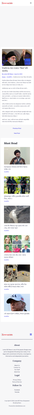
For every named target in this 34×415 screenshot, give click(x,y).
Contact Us (17, 367)
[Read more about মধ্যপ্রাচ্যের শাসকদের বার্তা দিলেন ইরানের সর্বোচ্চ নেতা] (17, 155)
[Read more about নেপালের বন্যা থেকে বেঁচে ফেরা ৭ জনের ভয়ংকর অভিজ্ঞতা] (17, 243)
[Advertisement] (17, 24)
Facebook (17, 390)
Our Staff (17, 369)
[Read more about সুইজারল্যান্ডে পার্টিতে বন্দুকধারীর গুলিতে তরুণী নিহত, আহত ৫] (17, 185)
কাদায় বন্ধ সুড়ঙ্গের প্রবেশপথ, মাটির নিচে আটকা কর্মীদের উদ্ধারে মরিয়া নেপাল (15, 285)
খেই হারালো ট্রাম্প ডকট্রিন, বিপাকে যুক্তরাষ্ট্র (16, 313)
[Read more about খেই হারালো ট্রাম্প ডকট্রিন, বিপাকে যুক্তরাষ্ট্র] (17, 302)
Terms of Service (17, 382)
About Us (17, 365)
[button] (31, 334)
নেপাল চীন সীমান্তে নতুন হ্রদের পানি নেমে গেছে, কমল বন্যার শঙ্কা (15, 227)
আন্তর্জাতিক (6, 172)
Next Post (17, 133)
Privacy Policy (17, 380)
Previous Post (17, 128)
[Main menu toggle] (31, 3)
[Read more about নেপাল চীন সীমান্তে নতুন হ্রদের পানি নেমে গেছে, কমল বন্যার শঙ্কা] (17, 214)
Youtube (17, 392)
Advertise (17, 372)
